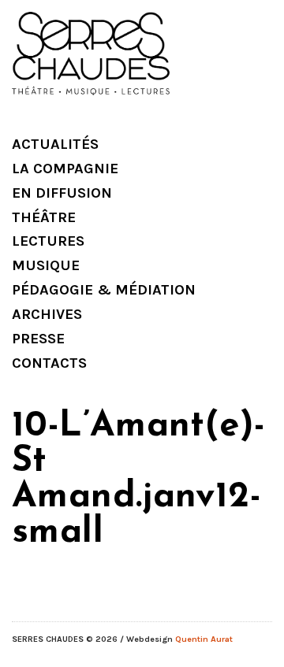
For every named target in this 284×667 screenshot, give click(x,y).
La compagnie (65, 168)
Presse (38, 338)
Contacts (49, 363)
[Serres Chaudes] (91, 55)
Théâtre (44, 217)
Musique (46, 265)
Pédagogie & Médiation (104, 289)
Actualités (55, 144)
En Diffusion (62, 193)
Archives (47, 314)
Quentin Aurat (204, 639)
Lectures (48, 241)
